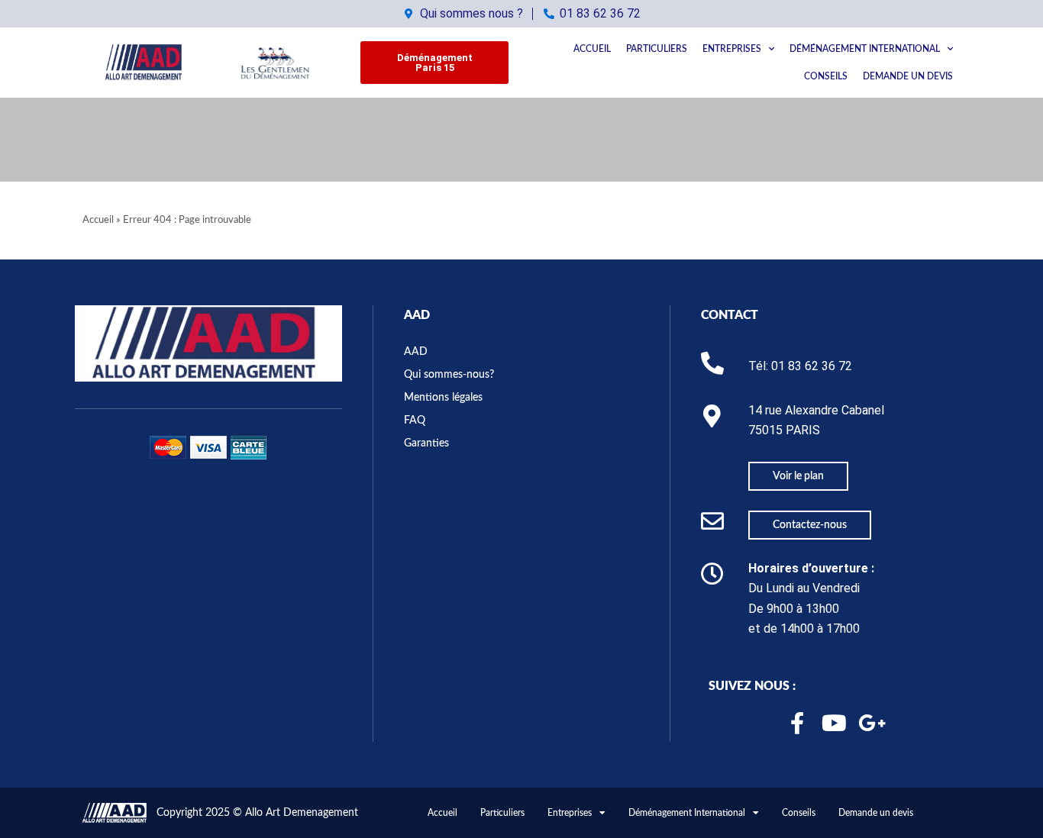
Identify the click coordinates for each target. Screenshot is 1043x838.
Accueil (592, 48)
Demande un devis (908, 76)
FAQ (414, 420)
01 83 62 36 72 (811, 366)
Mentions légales (443, 397)
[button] (434, 62)
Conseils (826, 76)
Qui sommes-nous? (449, 374)
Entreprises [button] (731, 48)
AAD (417, 315)
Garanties (426, 443)
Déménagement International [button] (865, 48)
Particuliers (656, 48)
